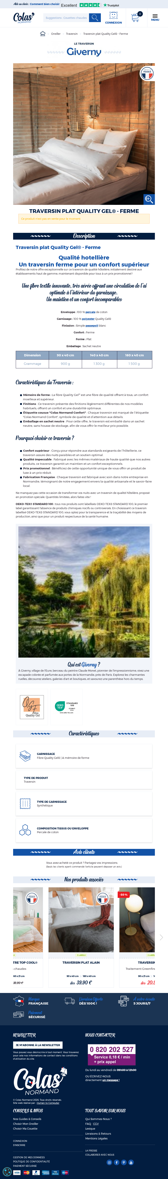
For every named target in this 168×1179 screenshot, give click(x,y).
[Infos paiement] (48, 1172)
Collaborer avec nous (99, 1154)
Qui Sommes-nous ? (98, 1119)
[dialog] (7, 1172)
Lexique (90, 1128)
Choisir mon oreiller (25, 1123)
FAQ (88, 1123)
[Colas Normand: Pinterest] (124, 1163)
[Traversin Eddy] (119, 919)
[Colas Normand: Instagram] (109, 1163)
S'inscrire (19, 1145)
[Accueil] (43, 33)
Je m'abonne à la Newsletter (38, 1045)
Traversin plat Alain (48, 962)
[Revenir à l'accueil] (24, 17)
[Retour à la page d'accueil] (40, 1080)
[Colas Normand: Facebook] (116, 1163)
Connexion (20, 1141)
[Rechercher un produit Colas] (95, 17)
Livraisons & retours (98, 1133)
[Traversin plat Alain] (48, 919)
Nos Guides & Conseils (27, 1119)
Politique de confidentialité (31, 1161)
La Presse (91, 1150)
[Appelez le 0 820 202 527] (111, 1054)
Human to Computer (48, 1103)
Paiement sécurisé (25, 1166)
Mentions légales (96, 1138)
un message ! (110, 1080)
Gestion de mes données (29, 1157)
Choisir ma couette (25, 1128)
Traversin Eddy (119, 962)
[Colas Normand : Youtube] (131, 1163)
